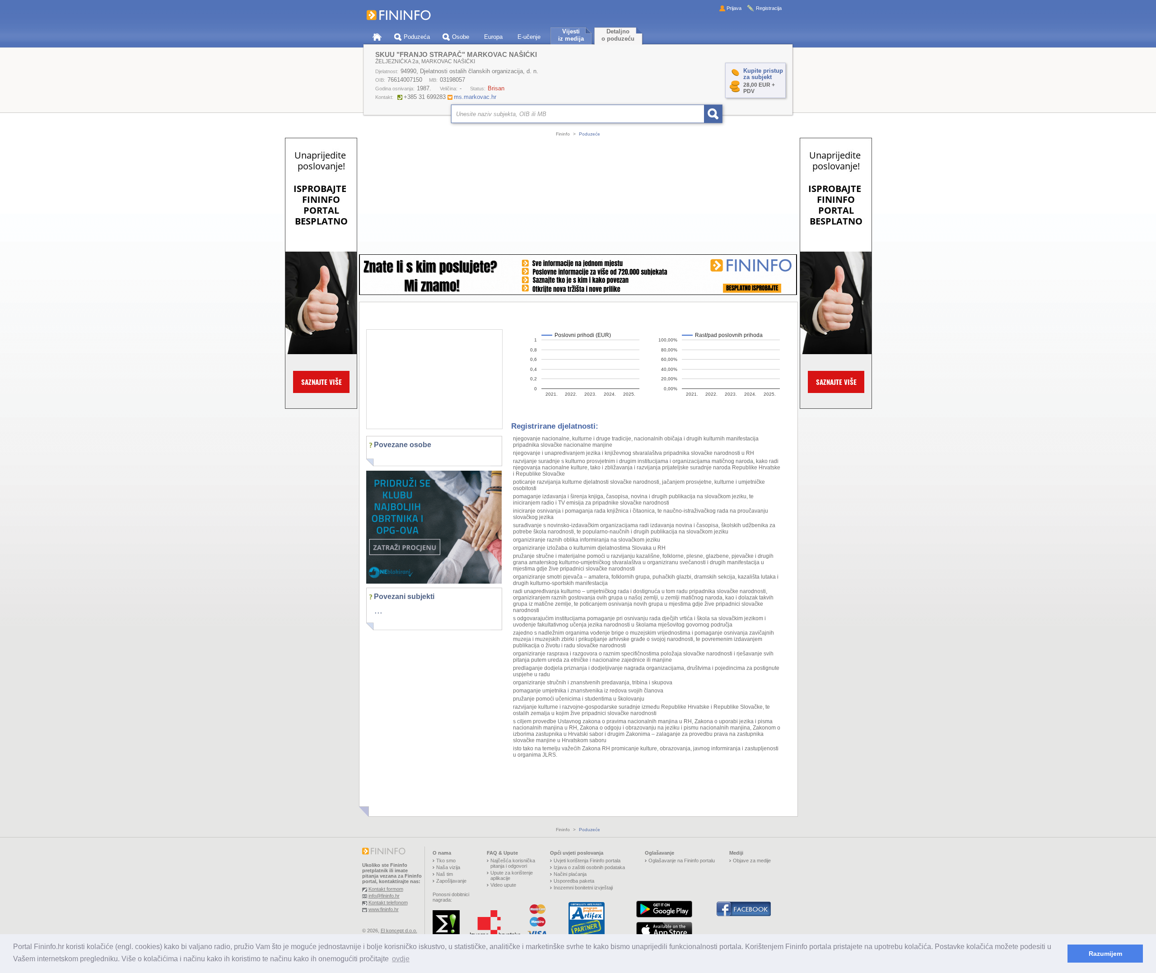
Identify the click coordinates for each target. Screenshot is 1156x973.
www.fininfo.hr (383, 909)
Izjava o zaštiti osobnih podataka (589, 867)
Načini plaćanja (570, 874)
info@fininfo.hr (384, 895)
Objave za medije (752, 860)
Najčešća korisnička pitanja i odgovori (512, 863)
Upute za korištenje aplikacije (511, 875)
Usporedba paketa (574, 881)
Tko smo (446, 860)
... (378, 610)
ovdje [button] (401, 959)
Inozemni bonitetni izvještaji (583, 887)
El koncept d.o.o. (399, 930)
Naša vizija (448, 867)
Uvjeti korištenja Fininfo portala (587, 860)
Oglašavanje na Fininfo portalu (681, 860)
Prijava (734, 8)
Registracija (769, 8)
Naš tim (444, 874)
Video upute (503, 885)
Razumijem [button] (1105, 953)
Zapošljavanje (451, 881)
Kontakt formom (385, 889)
